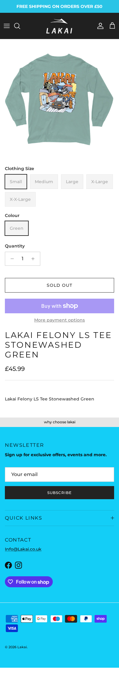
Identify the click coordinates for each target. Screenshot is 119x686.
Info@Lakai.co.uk (23, 549)
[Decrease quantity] (10, 258)
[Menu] (6, 26)
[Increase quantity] (34, 258)
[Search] (20, 26)
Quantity (15, 246)
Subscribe (59, 492)
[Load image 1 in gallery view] (59, 98)
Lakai (22, 647)
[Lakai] (59, 26)
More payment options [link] (59, 320)
